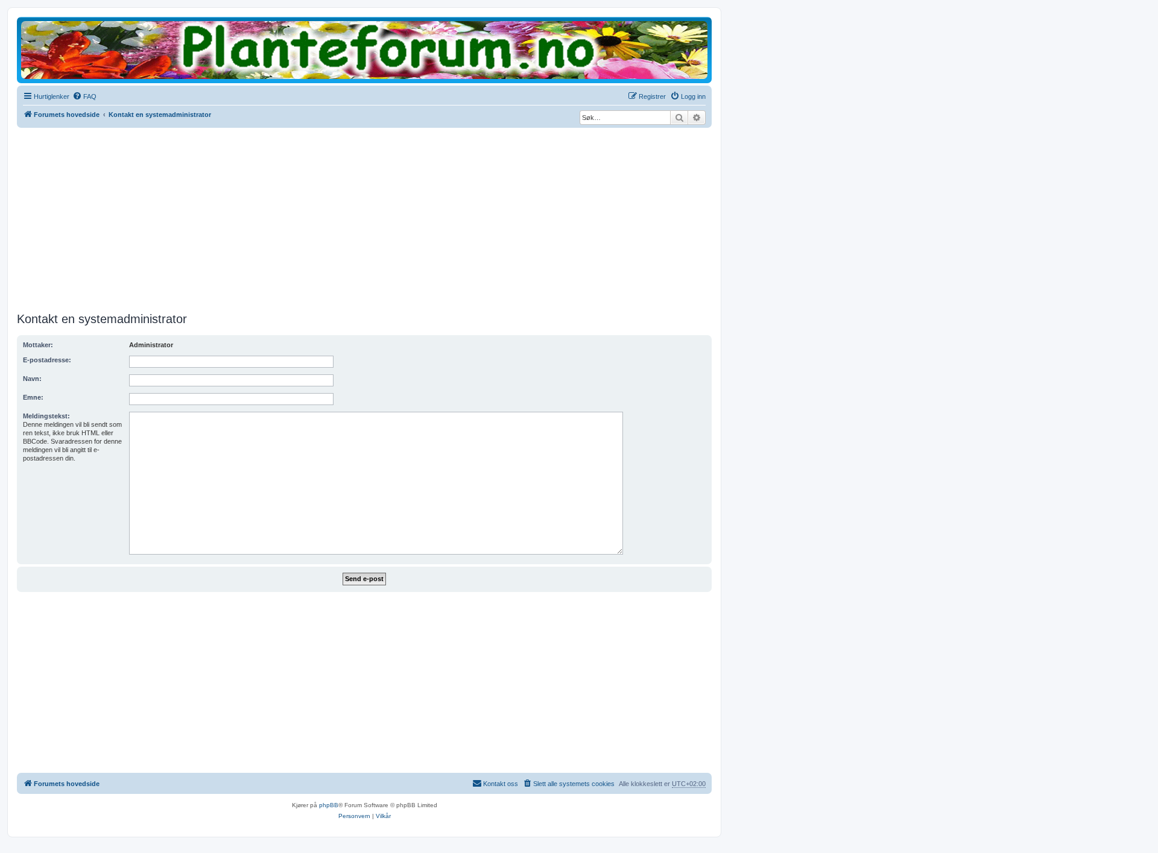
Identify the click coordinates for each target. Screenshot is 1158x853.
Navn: (32, 378)
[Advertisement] (364, 218)
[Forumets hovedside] (364, 49)
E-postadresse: (47, 360)
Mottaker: (38, 344)
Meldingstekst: (46, 416)
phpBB (328, 805)
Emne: (33, 397)
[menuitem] (84, 96)
